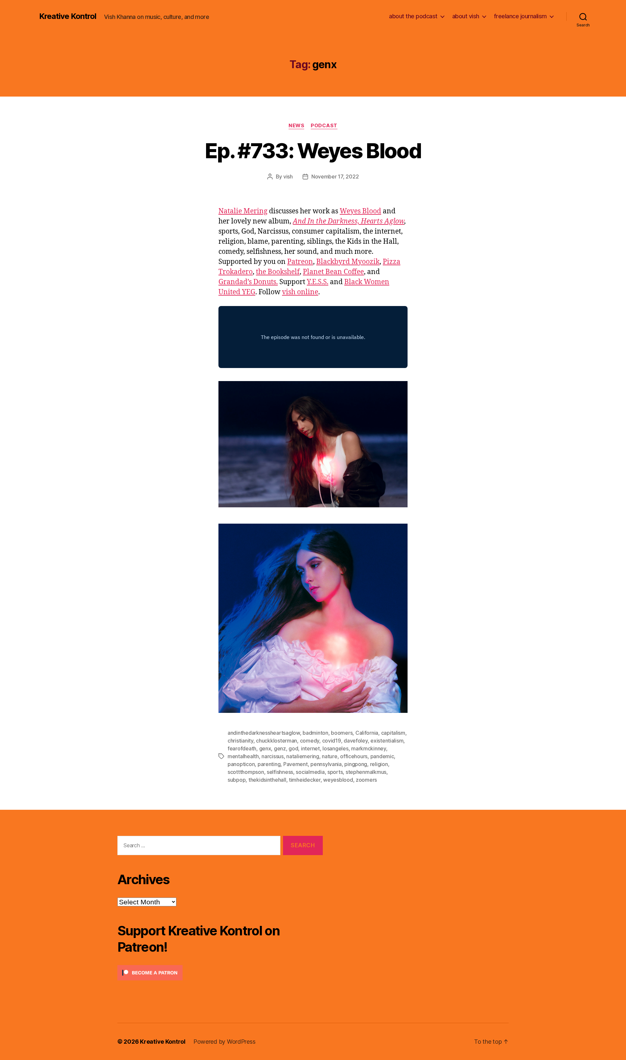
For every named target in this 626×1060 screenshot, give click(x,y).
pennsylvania (326, 764)
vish (288, 176)
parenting (269, 764)
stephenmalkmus (366, 772)
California (366, 733)
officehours (353, 756)
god (293, 748)
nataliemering (302, 756)
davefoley (356, 740)
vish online (300, 292)
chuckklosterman (276, 740)
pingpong (355, 764)
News (296, 126)
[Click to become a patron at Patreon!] (220, 972)
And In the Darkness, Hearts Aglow (348, 221)
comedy (309, 740)
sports (335, 772)
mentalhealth (243, 756)
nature (329, 756)
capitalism (393, 733)
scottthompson (246, 772)
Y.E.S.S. (317, 282)
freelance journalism (520, 16)
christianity (240, 740)
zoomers (366, 779)
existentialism (386, 740)
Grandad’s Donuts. (248, 282)
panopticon (241, 764)
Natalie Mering (242, 211)
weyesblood (338, 779)
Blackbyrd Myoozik (348, 261)
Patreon (300, 261)
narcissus (272, 756)
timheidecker (304, 779)
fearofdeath (242, 748)
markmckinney (368, 748)
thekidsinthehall (267, 779)
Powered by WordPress (224, 1041)
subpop (237, 779)
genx (265, 748)
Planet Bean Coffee (333, 272)
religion (379, 764)
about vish (465, 16)
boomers (341, 733)
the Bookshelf (278, 272)
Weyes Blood (360, 211)
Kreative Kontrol (67, 16)
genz (280, 748)
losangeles (335, 748)
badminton (315, 733)
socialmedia (310, 772)
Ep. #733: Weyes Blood (313, 150)
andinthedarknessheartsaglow (264, 733)
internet (310, 748)
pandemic (382, 756)
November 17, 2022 (335, 176)
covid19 (331, 740)
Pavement (295, 764)
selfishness (280, 772)
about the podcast (413, 16)
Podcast (324, 126)
